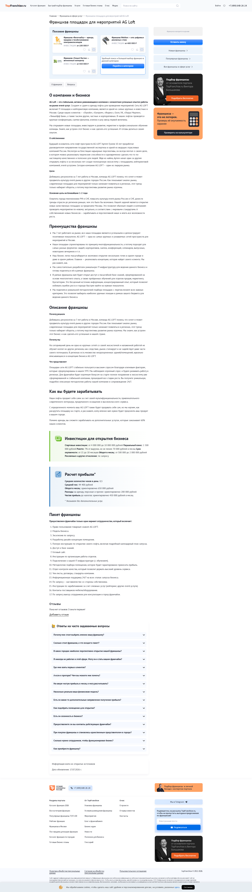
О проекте (124, 805)
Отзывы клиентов (127, 810)
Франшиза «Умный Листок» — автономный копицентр (76, 59)
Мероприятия (90, 816)
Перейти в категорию (123, 65)
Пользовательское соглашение (133, 871)
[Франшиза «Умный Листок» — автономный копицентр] (58, 61)
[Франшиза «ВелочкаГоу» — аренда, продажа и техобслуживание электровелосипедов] (58, 40)
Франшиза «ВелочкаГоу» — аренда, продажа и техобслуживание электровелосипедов (79, 39)
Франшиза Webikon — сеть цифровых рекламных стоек (128, 38)
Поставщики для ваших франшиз (63, 831)
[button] (218, 5)
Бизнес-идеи (90, 826)
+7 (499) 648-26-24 (238, 5)
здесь (177, 887)
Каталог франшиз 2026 (59, 805)
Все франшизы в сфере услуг (177, 66)
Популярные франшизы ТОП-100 (63, 816)
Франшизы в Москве (58, 826)
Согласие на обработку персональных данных (94, 872)
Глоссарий (89, 842)
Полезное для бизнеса (94, 837)
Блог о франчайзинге (94, 821)
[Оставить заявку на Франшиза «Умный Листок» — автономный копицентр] (93, 71)
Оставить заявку (178, 42)
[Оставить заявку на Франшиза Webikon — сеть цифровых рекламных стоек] (142, 49)
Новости (88, 831)
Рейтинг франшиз (57, 821)
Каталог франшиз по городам (62, 837)
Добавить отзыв (59, 614)
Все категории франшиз (59, 810)
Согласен (188, 887)
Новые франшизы (177, 50)
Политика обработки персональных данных (64, 872)
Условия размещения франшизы (98, 810)
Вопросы (71, 84)
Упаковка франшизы (93, 805)
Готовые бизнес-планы (59, 842)
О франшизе (56, 84)
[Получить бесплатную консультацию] (179, 791)
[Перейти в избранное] (224, 5)
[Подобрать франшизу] (178, 90)
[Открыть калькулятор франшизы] (178, 123)
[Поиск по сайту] (177, 5)
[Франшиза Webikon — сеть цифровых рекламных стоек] (106, 40)
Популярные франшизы (177, 58)
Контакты (124, 816)
